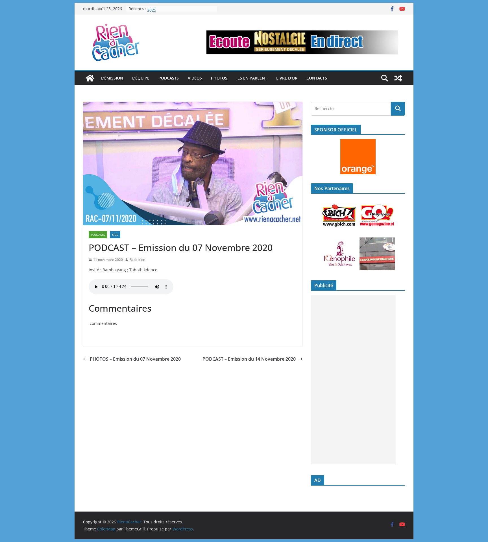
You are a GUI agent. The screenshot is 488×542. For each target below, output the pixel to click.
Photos (219, 78)
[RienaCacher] (90, 78)
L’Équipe (140, 78)
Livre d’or (286, 78)
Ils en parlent (251, 78)
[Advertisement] (353, 379)
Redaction (137, 259)
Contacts (316, 78)
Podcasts (168, 78)
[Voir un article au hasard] (398, 78)
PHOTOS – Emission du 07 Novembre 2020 (135, 359)
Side (115, 235)
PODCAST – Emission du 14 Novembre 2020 (249, 359)
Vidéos (195, 78)
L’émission (112, 78)
